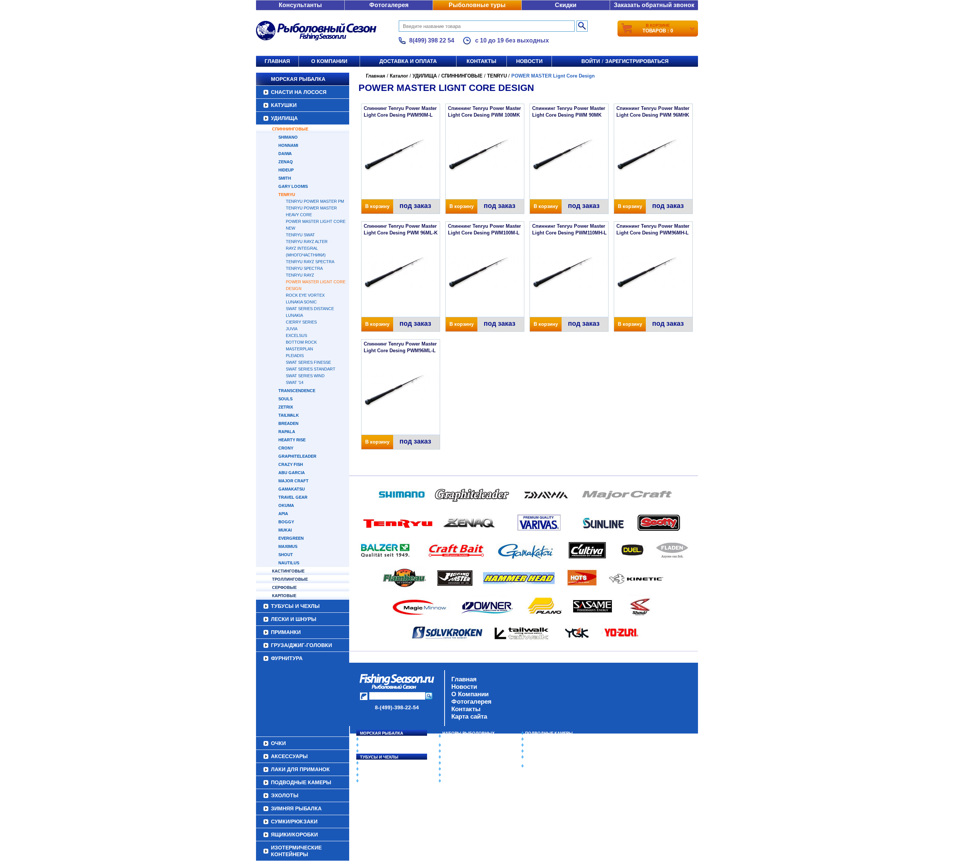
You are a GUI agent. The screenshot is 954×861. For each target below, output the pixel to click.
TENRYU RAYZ (300, 275)
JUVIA (291, 329)
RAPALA (286, 431)
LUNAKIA (294, 315)
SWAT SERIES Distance (310, 308)
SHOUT (285, 554)
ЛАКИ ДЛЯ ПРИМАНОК (465, 781)
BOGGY (286, 522)
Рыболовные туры (477, 5)
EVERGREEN (291, 538)
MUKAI (285, 530)
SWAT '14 (294, 382)
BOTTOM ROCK (301, 342)
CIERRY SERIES (301, 322)
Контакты (481, 61)
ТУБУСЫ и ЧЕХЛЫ (295, 606)
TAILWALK (288, 415)
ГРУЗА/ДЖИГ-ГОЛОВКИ (301, 645)
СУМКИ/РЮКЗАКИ (543, 751)
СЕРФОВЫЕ (284, 587)
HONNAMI (288, 145)
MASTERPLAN (299, 349)
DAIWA (285, 153)
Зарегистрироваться (637, 61)
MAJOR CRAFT (293, 481)
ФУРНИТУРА (287, 658)
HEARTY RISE (292, 440)
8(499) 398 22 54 (431, 40)
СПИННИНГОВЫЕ (290, 129)
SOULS (285, 399)
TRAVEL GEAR (292, 497)
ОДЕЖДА (451, 757)
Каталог (399, 76)
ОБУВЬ (449, 763)
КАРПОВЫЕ (284, 595)
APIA (283, 513)
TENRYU (286, 194)
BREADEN (288, 423)
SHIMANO (288, 137)
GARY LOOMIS (293, 186)
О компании (329, 61)
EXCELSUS (296, 335)
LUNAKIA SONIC (301, 302)
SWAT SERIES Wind (305, 375)
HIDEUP (286, 170)
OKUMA (286, 505)
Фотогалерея (388, 5)
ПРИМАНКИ (286, 632)
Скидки (565, 5)
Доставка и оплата (408, 61)
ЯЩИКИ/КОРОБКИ (543, 757)
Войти (590, 61)
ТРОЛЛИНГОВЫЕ (290, 579)
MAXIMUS (287, 546)
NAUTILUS (288, 563)
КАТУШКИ (284, 105)
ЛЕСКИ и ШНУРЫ (293, 619)
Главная (277, 61)
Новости (529, 61)
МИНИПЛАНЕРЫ (459, 751)
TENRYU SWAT (300, 235)
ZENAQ (285, 162)
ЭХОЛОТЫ (536, 739)
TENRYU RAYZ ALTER (307, 241)
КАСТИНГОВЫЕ (288, 571)
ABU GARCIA (291, 472)
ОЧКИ (448, 769)
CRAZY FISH (290, 464)
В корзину (377, 206)
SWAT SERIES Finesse (308, 362)
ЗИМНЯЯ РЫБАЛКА (545, 745)
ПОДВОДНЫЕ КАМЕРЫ (549, 733)
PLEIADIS (295, 355)
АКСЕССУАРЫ (456, 775)
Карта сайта (469, 716)
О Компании (470, 694)
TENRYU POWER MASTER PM (315, 201)
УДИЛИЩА (284, 118)
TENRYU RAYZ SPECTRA (310, 261)
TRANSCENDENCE (296, 390)
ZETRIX (285, 407)
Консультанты (300, 5)
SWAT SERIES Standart (310, 369)
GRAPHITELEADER (297, 456)
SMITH (284, 178)
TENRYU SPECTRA (304, 268)
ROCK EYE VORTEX (305, 295)
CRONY (285, 448)
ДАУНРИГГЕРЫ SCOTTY (466, 745)
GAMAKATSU (291, 489)
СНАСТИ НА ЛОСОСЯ (298, 92)
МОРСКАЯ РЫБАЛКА (298, 79)
